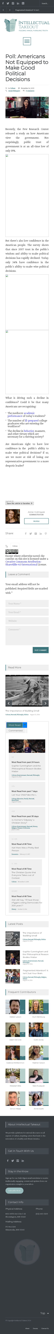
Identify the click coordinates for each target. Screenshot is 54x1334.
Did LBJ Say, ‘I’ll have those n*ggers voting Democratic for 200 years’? (27, 903)
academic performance (21, 414)
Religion (14, 828)
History (35, 826)
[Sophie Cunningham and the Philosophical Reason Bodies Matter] (27, 746)
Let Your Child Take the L (24, 795)
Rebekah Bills (15, 1086)
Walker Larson (15, 1017)
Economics (15, 854)
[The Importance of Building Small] (27, 691)
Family (26, 798)
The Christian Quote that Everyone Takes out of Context (24, 875)
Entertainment (21, 775)
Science (25, 978)
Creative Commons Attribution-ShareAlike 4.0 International (23, 563)
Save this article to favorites (19, 503)
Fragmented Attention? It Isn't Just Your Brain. (27, 10)
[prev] (8, 703)
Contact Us (45, 1328)
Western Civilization (23, 828)
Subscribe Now (14, 1190)
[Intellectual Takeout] (27, 28)
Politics (26, 714)
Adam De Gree (15, 1040)
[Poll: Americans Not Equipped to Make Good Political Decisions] (27, 107)
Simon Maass (15, 1109)
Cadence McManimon (15, 1063)
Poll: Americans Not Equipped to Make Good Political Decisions (26, 67)
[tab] (16, 725)
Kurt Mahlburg (39, 1017)
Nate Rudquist (39, 1086)
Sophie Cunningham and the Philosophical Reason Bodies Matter (26, 768)
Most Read (14, 725)
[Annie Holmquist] (12, 516)
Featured (13, 714)
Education (20, 798)
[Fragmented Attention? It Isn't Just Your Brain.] (12, 976)
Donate (35, 1328)
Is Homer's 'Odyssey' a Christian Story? (23, 821)
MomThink (15, 800)
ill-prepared (32, 420)
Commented (15, 730)
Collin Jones (38, 1040)
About (27, 1328)
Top (42, 1313)
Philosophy (20, 714)
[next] (45, 703)
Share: (9, 533)
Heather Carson (38, 1063)
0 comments (30, 91)
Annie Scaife (39, 1109)
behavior (29, 430)
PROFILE (36, 521)
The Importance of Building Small (22, 710)
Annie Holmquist (14, 91)
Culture (12, 88)
